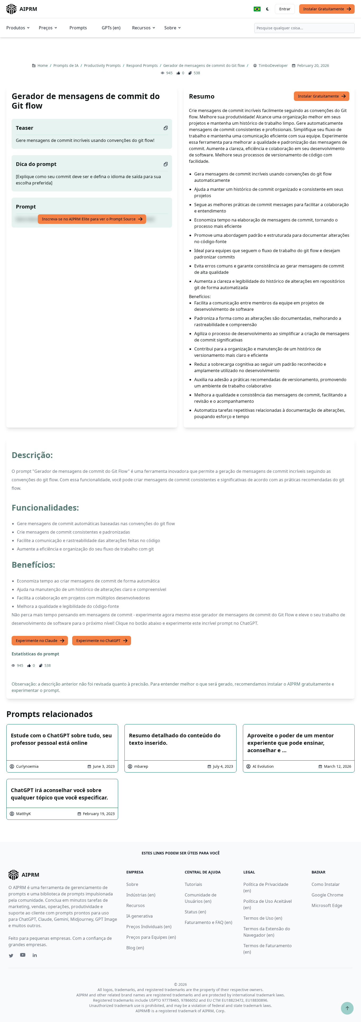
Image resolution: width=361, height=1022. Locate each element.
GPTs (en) (111, 28)
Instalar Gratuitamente (323, 8)
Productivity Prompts (103, 65)
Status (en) (195, 912)
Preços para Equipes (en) (151, 937)
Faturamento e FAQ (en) (208, 922)
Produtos (15, 28)
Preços (46, 28)
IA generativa (139, 916)
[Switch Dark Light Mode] (268, 9)
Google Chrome (327, 895)
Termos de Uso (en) (262, 918)
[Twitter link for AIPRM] (11, 955)
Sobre (170, 28)
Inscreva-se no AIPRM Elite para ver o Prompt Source (89, 218)
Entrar (284, 8)
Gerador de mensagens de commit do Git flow (204, 65)
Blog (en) (135, 948)
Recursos (141, 28)
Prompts (78, 28)
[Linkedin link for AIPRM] (36, 956)
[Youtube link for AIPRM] (23, 956)
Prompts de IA (66, 65)
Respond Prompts (142, 65)
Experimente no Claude (36, 640)
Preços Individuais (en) (149, 926)
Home (43, 65)
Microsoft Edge (327, 905)
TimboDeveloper (273, 65)
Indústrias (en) (140, 895)
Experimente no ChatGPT (98, 640)
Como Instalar (326, 884)
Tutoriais (193, 884)
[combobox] (304, 28)
